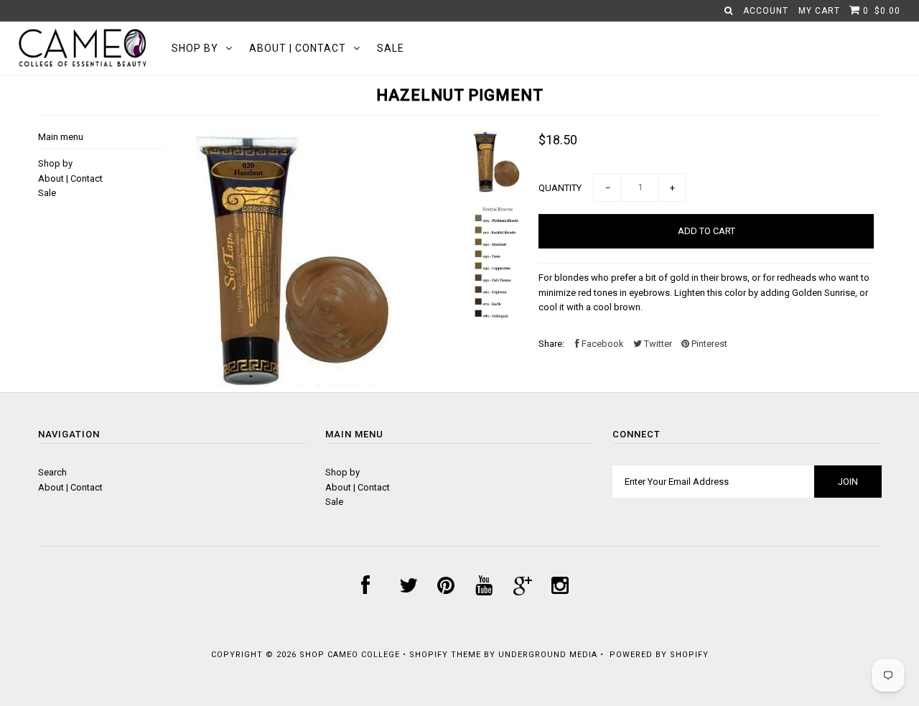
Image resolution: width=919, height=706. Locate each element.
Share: (551, 343)
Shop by (195, 48)
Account (765, 11)
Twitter (657, 343)
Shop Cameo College (349, 654)
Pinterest (708, 343)
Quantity (560, 187)
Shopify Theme (445, 654)
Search (52, 472)
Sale (390, 48)
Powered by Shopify (659, 654)
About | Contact (297, 48)
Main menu (60, 136)
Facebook (601, 343)
